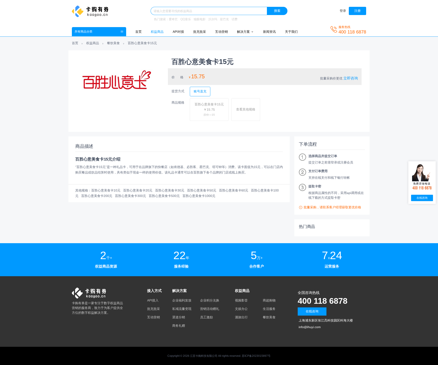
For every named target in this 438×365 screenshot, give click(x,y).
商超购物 (269, 300)
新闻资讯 (269, 31)
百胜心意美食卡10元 (105, 190)
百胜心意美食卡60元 (233, 190)
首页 (138, 31)
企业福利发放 (181, 300)
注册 (357, 11)
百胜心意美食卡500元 (164, 196)
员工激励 (206, 317)
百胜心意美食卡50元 (201, 190)
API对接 (178, 31)
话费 (234, 19)
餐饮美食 (113, 43)
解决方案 (244, 31)
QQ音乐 (185, 19)
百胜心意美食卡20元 (137, 190)
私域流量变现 (181, 309)
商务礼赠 (178, 325)
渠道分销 (178, 317)
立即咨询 (350, 78)
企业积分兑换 (209, 300)
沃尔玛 (212, 19)
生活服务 (269, 309)
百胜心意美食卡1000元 (198, 196)
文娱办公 (241, 309)
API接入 (153, 300)
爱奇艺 (173, 19)
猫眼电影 (200, 19)
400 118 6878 (322, 301)
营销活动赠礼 (209, 309)
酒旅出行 (241, 317)
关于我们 (291, 31)
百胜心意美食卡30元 (169, 190)
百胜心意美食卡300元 (130, 196)
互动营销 (221, 31)
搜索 (277, 11)
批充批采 (199, 31)
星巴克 (224, 19)
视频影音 (241, 300)
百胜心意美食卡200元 (96, 196)
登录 (343, 11)
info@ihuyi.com (310, 327)
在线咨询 (312, 311)
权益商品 (157, 31)
